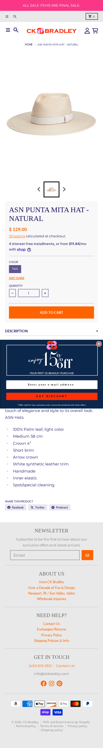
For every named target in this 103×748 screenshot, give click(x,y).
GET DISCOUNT (51, 396)
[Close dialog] (99, 343)
